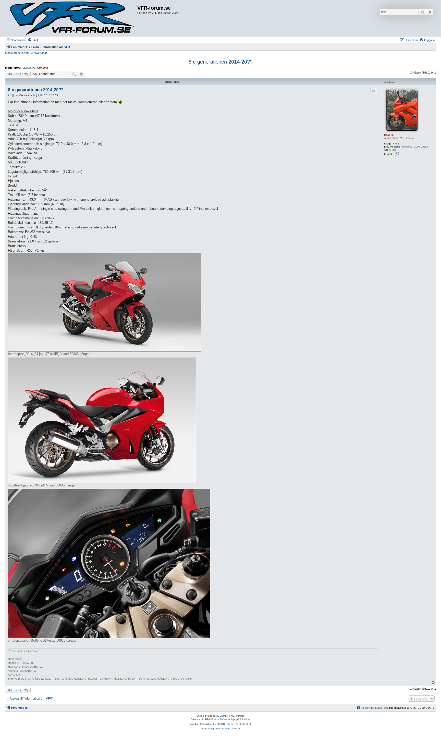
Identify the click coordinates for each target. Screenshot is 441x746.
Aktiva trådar (39, 52)
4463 (396, 143)
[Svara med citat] (373, 91)
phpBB (205, 719)
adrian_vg (29, 67)
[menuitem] (33, 40)
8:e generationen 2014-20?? (221, 62)
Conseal (42, 67)
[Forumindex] (71, 18)
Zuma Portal (227, 715)
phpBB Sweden (226, 724)
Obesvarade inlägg (17, 52)
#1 (9, 95)
